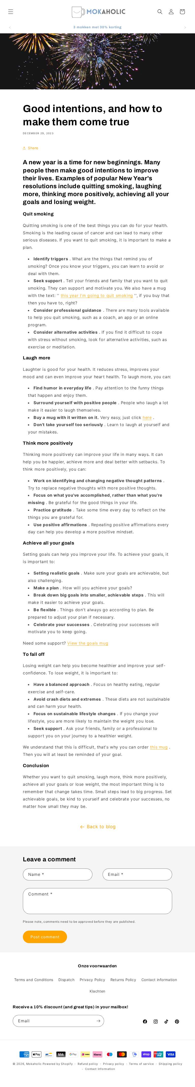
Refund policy (88, 1064)
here (147, 417)
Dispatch (66, 979)
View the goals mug (87, 643)
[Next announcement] (185, 27)
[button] (10, 11)
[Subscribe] (98, 1021)
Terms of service (141, 1064)
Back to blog (101, 826)
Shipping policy (170, 1064)
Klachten (97, 991)
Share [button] (33, 148)
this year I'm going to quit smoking (97, 295)
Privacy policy (113, 1064)
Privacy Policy (92, 979)
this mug (159, 747)
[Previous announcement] (9, 27)
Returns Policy (123, 979)
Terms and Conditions (33, 979)
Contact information (159, 979)
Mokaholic (34, 1064)
